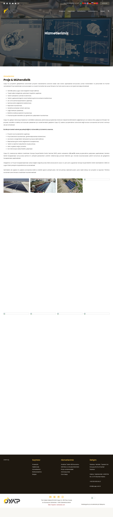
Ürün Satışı (64, 474)
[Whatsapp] (15, 3)
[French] (88, 3)
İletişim (102, 11)
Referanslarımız (93, 11)
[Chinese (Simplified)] (83, 3)
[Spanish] (95, 3)
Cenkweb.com (60, 505)
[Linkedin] (10, 3)
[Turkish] (97, 3)
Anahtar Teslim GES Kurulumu (70, 464)
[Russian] (92, 3)
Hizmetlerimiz (81, 11)
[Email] (18, 3)
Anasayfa (62, 11)
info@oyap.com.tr (95, 486)
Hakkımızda (71, 11)
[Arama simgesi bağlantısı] (108, 11)
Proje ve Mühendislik (67, 469)
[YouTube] (12, 3)
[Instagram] (7, 3)
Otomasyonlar (65, 472)
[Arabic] (81, 3)
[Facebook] (4, 3)
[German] (90, 3)
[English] (85, 3)
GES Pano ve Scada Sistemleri (70, 467)
